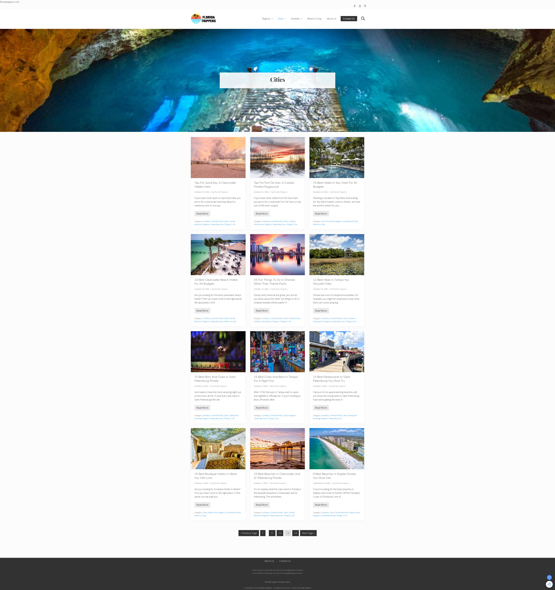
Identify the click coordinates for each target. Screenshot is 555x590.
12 (280, 533)
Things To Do (229, 224)
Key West (330, 221)
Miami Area (212, 512)
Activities (206, 221)
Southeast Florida (350, 221)
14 (295, 533)
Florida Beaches (342, 512)
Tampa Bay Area (216, 224)
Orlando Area (294, 318)
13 (287, 533)
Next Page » (308, 533)
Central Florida (217, 221)
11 (272, 533)
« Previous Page (248, 533)
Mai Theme (306, 588)
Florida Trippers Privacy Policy (277, 582)
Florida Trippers (265, 588)
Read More (202, 214)
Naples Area (354, 512)
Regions (206, 224)
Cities (226, 221)
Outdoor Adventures (263, 321)
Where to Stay (319, 224)
